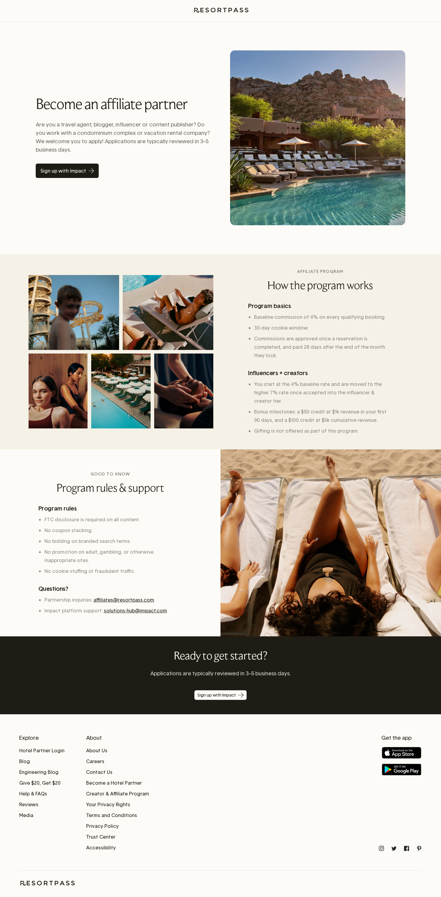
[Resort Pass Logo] (220, 10)
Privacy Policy (102, 826)
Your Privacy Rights (108, 804)
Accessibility (101, 847)
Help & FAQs (33, 793)
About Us (96, 750)
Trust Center (101, 836)
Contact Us (99, 772)
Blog (24, 761)
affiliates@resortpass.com (124, 600)
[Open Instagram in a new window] (381, 848)
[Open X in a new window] (394, 848)
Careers (95, 761)
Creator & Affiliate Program (117, 793)
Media (26, 815)
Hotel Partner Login (41, 750)
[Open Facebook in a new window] (406, 848)
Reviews (28, 804)
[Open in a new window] (401, 753)
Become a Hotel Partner (114, 783)
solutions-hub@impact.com (135, 610)
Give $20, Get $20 (40, 783)
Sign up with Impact (63, 170)
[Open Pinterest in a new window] (419, 848)
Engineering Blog (38, 772)
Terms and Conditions (111, 815)
